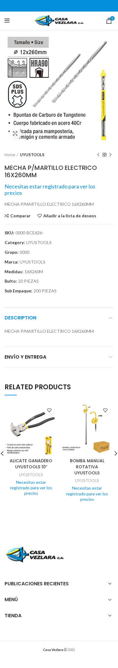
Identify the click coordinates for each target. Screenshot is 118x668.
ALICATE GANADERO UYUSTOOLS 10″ (31, 464)
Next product (110, 155)
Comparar (20, 216)
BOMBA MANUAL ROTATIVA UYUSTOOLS (87, 467)
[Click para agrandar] (15, 133)
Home (10, 154)
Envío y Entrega (25, 356)
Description (20, 317)
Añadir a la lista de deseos (69, 216)
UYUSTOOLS (32, 154)
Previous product (98, 155)
